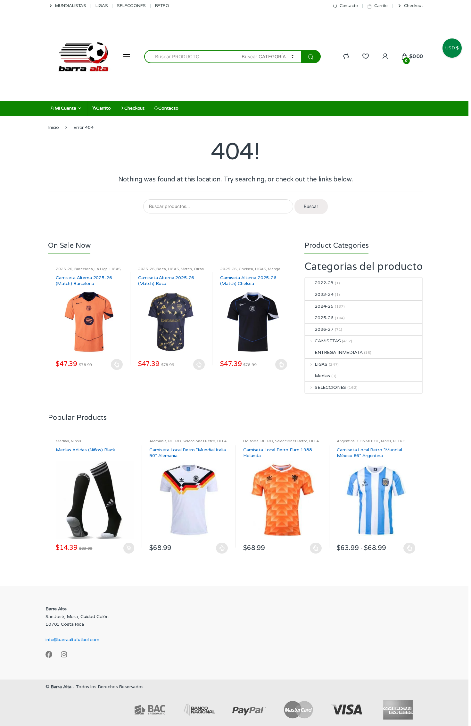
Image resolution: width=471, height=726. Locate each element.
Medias (322, 376)
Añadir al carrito (128, 548)
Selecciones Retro (199, 441)
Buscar (311, 206)
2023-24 (324, 294)
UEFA (222, 441)
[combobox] (189, 56)
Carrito (381, 5)
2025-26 (64, 269)
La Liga (101, 269)
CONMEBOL (368, 441)
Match (186, 269)
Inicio (53, 127)
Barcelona (83, 269)
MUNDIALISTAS (70, 5)
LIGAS (101, 5)
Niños (76, 441)
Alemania (157, 441)
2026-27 (324, 329)
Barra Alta (61, 686)
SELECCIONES (131, 5)
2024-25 (324, 306)
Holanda (251, 441)
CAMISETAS (328, 341)
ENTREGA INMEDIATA (339, 352)
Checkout (413, 5)
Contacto (349, 5)
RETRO (162, 5)
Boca (161, 269)
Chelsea (246, 269)
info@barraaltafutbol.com (72, 639)
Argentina (346, 441)
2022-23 (324, 283)
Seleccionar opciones (117, 364)
